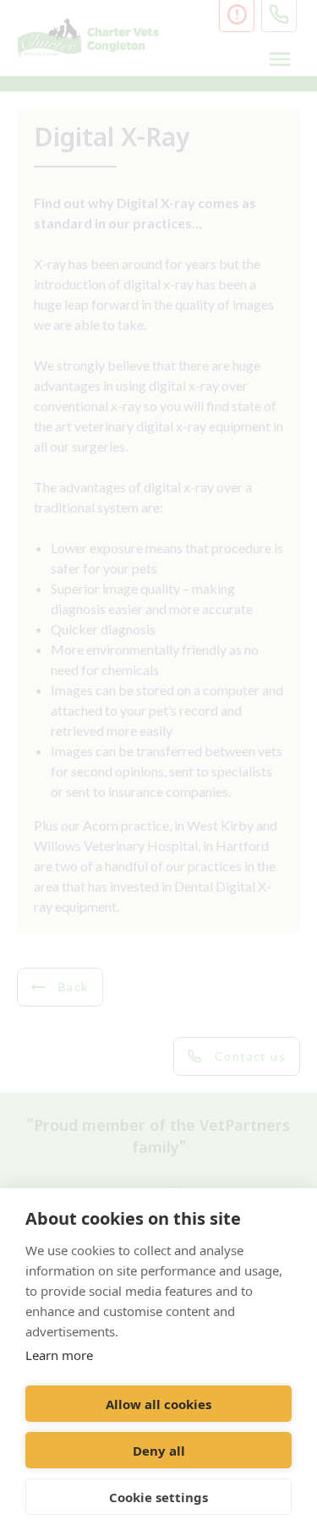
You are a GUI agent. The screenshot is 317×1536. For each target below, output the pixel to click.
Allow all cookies (158, 1404)
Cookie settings (158, 1497)
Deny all (159, 1450)
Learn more (59, 1355)
